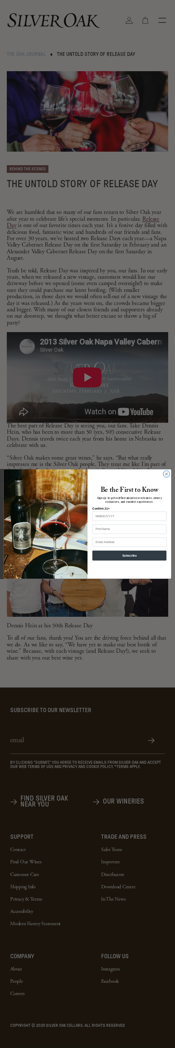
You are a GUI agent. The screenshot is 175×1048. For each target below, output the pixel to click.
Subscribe (129, 555)
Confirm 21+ (100, 508)
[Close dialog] (166, 474)
